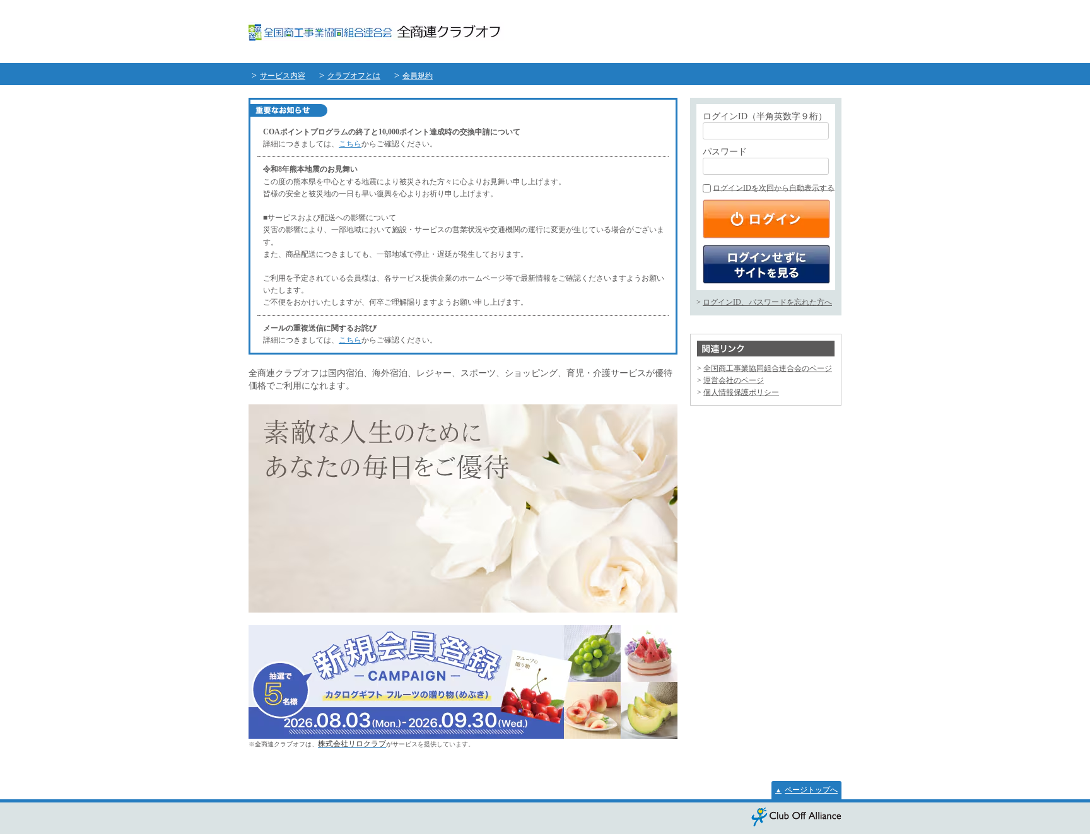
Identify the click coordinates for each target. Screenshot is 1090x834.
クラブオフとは (353, 75)
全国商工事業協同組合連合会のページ (767, 368)
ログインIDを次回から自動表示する (774, 188)
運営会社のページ (733, 380)
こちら (350, 143)
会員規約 (417, 75)
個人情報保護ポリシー (741, 392)
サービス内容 (282, 75)
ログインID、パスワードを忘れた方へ (767, 302)
